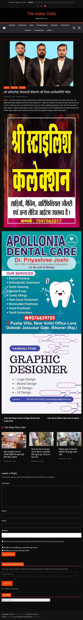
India (31, 25)
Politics (28, 30)
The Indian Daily (41, 13)
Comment (6, 483)
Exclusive (22, 87)
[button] (52, 30)
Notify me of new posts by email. (16, 550)
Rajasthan (22, 25)
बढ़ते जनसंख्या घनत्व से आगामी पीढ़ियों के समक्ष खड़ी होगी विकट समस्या (14, 454)
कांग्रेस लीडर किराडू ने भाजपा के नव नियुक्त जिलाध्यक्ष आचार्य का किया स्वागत (22, 419)
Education (65, 25)
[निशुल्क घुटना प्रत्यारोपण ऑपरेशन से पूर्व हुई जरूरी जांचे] (69, 433)
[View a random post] (79, 27)
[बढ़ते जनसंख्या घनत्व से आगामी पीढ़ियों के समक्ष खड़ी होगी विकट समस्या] (14, 433)
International (42, 25)
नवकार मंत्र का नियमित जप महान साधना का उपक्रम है (63, 418)
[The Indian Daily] (4, 27)
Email (4, 521)
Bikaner (12, 25)
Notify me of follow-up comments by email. (20, 547)
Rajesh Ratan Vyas (22, 96)
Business (54, 25)
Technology (39, 30)
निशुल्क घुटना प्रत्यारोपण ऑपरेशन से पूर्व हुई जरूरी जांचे (68, 452)
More (49, 30)
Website (5, 530)
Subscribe (7, 583)
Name (5, 511)
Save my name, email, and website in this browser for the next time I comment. (34, 541)
